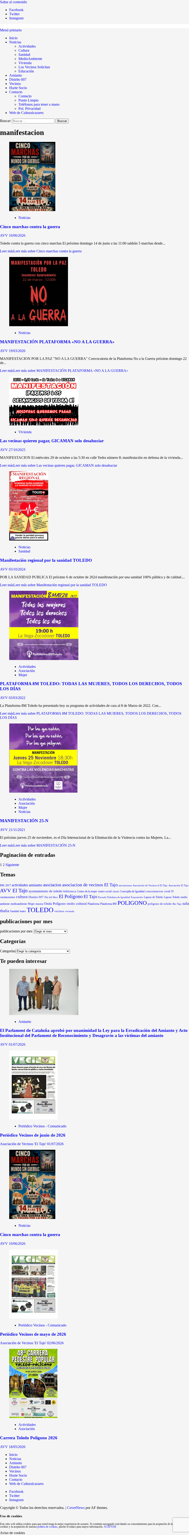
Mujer (22, 675)
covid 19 (169, 891)
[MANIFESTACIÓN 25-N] (43, 791)
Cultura (23, 50)
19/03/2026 (17, 351)
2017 (8, 885)
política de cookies (47, 1526)
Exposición (137, 897)
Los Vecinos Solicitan (34, 67)
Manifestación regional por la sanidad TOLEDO (46, 560)
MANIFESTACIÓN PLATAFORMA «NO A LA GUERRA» (57, 341)
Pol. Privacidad (29, 108)
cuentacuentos (7, 897)
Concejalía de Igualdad (132, 891)
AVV (4, 235)
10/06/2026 (17, 235)
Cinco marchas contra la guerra (30, 226)
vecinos (59, 911)
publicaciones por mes (16, 931)
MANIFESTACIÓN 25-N (24, 820)
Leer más (41, 251)
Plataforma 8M (108, 903)
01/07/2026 (17, 1044)
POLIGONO (132, 902)
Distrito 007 (18, 79)
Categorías (7, 951)
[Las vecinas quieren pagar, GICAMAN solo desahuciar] (43, 424)
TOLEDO (40, 910)
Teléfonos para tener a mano (38, 104)
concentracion (154, 891)
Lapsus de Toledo (153, 897)
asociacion (52, 884)
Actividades (27, 46)
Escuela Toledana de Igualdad (114, 897)
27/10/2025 (17, 450)
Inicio (13, 38)
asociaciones (125, 885)
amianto (35, 885)
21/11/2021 (17, 830)
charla (115, 891)
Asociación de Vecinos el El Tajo (150, 885)
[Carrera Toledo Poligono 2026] (33, 1417)
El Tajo (90, 896)
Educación (26, 71)
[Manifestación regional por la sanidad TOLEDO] (28, 539)
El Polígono (71, 896)
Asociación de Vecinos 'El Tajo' (23, 1144)
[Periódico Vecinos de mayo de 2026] (33, 1317)
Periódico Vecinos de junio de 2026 (32, 1135)
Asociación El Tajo (178, 885)
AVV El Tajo (14, 890)
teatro (23, 911)
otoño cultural (77, 903)
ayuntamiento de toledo (45, 891)
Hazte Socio (18, 88)
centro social (105, 891)
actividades (20, 885)
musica (39, 903)
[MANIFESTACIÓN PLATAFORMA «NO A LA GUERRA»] (38, 325)
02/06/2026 (55, 1343)
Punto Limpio (28, 100)
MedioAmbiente (30, 59)
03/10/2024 (17, 569)
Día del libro (51, 897)
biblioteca (69, 891)
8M (2, 885)
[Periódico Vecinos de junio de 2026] (33, 1118)
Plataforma (93, 903)
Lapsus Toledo (172, 897)
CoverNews (76, 1508)
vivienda (69, 911)
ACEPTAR (110, 1526)
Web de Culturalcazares (26, 113)
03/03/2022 (17, 698)
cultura (22, 897)
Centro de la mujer (87, 891)
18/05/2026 (17, 1447)
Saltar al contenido (13, 2)
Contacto (15, 92)
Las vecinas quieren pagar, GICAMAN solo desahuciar (52, 440)
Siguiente (12, 865)
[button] (11, 30)
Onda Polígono (55, 903)
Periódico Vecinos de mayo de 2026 (33, 1334)
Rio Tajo (177, 903)
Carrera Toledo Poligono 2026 (28, 1437)
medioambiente (19, 903)
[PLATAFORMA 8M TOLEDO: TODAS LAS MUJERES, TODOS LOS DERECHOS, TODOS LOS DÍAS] (43, 659)
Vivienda (25, 63)
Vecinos (15, 84)
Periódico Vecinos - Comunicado (42, 1126)
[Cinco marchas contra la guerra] (32, 210)
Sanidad (24, 55)
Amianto (15, 75)
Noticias (15, 42)
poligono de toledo (160, 903)
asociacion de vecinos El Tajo (90, 884)
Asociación (26, 671)
